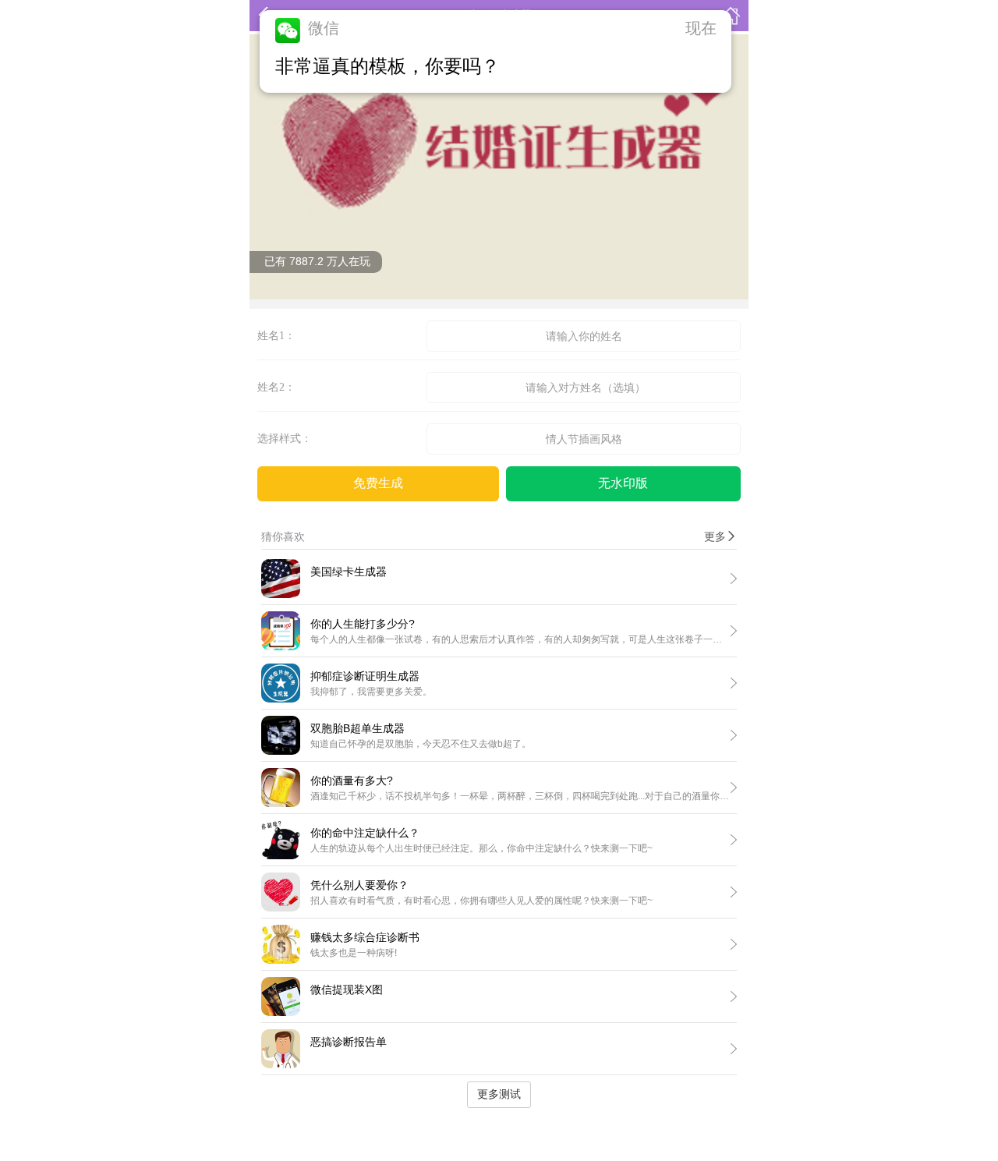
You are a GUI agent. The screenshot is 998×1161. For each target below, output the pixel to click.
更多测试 (499, 1094)
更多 (720, 536)
